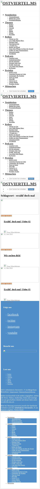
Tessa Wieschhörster (13, 232)
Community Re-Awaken (16, 76)
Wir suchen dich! (12, 255)
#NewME (12, 79)
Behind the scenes (14, 18)
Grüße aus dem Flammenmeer (18, 50)
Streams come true (15, 63)
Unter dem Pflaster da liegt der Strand (21, 49)
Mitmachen (10, 86)
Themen (9, 22)
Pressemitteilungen (15, 20)
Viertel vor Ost (13, 39)
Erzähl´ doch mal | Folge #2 (17, 221)
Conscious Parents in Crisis (17, 74)
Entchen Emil (13, 42)
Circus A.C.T (13, 81)
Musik (11, 31)
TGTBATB (12, 54)
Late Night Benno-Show (16, 40)
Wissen (11, 33)
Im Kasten (12, 68)
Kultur (11, 25)
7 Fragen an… (13, 45)
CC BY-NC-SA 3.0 (7, 402)
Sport (11, 29)
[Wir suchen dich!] (20, 248)
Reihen (8, 36)
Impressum (14, 392)
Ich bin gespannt (14, 61)
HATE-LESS (13, 72)
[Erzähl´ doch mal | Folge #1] (20, 282)
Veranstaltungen (14, 17)
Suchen (31, 91)
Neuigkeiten (10, 14)
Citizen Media (13, 82)
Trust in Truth (13, 77)
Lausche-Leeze (13, 58)
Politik (11, 26)
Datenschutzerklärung (27, 392)
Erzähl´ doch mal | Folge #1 (17, 289)
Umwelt (11, 28)
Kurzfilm (12, 34)
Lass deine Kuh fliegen (16, 66)
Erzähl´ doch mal (14, 65)
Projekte (9, 70)
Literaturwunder (14, 52)
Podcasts (9, 56)
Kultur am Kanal (14, 47)
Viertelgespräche (14, 44)
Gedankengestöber (15, 60)
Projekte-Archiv (14, 84)
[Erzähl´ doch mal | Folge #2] (20, 214)
